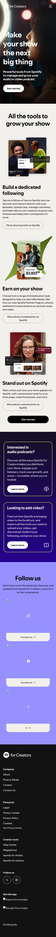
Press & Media (11, 779)
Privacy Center (11, 812)
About (6, 774)
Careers (7, 785)
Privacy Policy (10, 818)
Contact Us (9, 790)
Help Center (10, 844)
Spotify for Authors (13, 860)
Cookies (7, 823)
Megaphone (10, 850)
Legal (6, 807)
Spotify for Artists (13, 855)
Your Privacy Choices (12, 828)
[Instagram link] (17, 880)
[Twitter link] (7, 880)
